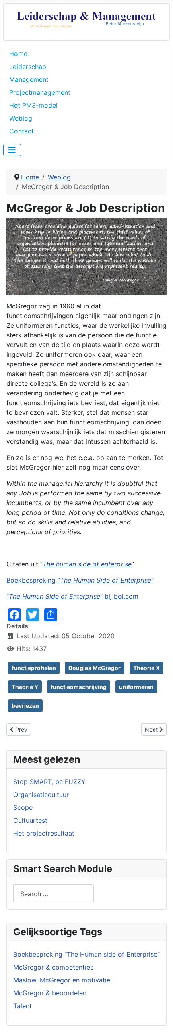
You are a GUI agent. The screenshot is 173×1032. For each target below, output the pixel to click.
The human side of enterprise (87, 564)
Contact (21, 131)
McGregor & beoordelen (49, 993)
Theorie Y (25, 686)
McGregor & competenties (53, 967)
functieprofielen (34, 667)
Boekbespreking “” (80, 580)
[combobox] (53, 893)
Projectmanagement (39, 92)
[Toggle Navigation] (12, 150)
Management (29, 79)
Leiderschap (27, 66)
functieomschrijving (79, 686)
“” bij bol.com (72, 596)
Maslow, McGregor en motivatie (61, 980)
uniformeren (136, 686)
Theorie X (146, 667)
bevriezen (25, 705)
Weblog (20, 118)
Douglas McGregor (94, 667)
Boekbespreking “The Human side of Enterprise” (86, 954)
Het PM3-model (33, 105)
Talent (22, 1006)
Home (18, 54)
